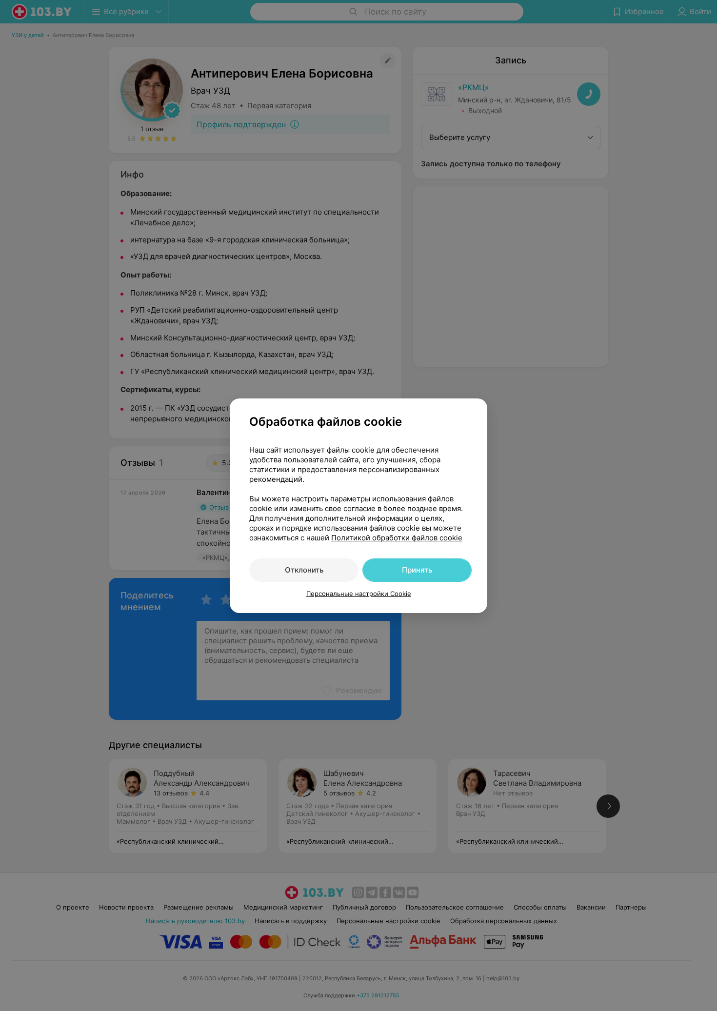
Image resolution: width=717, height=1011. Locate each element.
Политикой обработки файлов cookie (396, 537)
